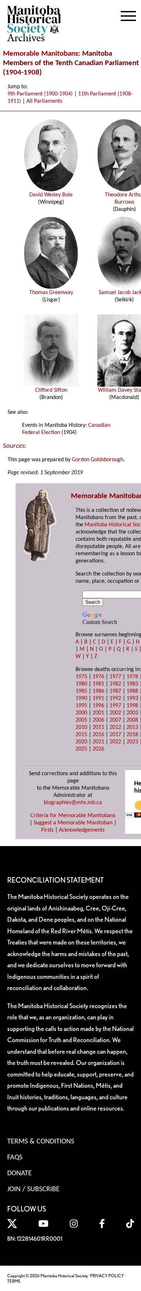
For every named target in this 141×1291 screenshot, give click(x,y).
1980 (81, 684)
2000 (81, 713)
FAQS (14, 1157)
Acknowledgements (81, 830)
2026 (98, 749)
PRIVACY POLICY (107, 1275)
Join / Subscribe (33, 1189)
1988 (132, 691)
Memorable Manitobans (40, 54)
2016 (98, 735)
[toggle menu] (128, 14)
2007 (115, 720)
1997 (115, 706)
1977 (115, 677)
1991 (98, 698)
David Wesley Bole (51, 195)
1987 (115, 691)
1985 (81, 691)
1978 (132, 677)
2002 (115, 713)
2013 (132, 727)
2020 (81, 742)
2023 (132, 742)
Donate (19, 1173)
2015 (81, 735)
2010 (81, 727)
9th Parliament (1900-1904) (40, 94)
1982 (115, 684)
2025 (81, 749)
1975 (81, 677)
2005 (81, 720)
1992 (115, 698)
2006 (98, 720)
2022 (115, 742)
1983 (132, 684)
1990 (81, 698)
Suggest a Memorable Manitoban (73, 823)
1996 (98, 706)
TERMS (13, 1281)
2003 (132, 713)
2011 (98, 727)
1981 (98, 684)
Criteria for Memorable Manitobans (72, 816)
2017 (115, 735)
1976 (98, 677)
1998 (132, 706)
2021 (98, 742)
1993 (132, 698)
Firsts (47, 830)
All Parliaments (44, 101)
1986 (98, 691)
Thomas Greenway (51, 293)
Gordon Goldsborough (97, 460)
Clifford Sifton (51, 390)
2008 (132, 720)
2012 (115, 727)
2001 (98, 713)
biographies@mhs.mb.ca (73, 803)
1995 (81, 706)
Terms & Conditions (40, 1141)
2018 (132, 735)
